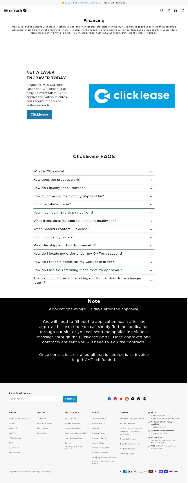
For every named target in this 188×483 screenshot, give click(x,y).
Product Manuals (127, 423)
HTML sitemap (15, 438)
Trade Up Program (73, 428)
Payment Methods (100, 453)
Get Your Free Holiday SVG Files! (94, 3)
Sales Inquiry (42, 428)
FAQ (11, 443)
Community (42, 433)
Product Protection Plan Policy (103, 462)
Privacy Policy (98, 433)
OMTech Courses (127, 449)
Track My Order (127, 454)
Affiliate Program (72, 423)
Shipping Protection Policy (104, 458)
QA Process (14, 448)
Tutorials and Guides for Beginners (130, 433)
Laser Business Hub (73, 438)
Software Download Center (132, 418)
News (11, 423)
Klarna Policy (98, 443)
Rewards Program (128, 439)
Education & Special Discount (73, 448)
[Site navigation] (6, 10)
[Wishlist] (168, 10)
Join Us (12, 433)
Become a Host (71, 418)
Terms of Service (99, 438)
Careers (68, 443)
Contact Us (42, 418)
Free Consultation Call (130, 444)
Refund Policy (98, 423)
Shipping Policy (99, 418)
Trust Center (14, 453)
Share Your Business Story (76, 433)
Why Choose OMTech (18, 418)
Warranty (96, 428)
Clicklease (39, 114)
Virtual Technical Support (131, 428)
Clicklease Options (100, 448)
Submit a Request (45, 423)
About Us (13, 428)
